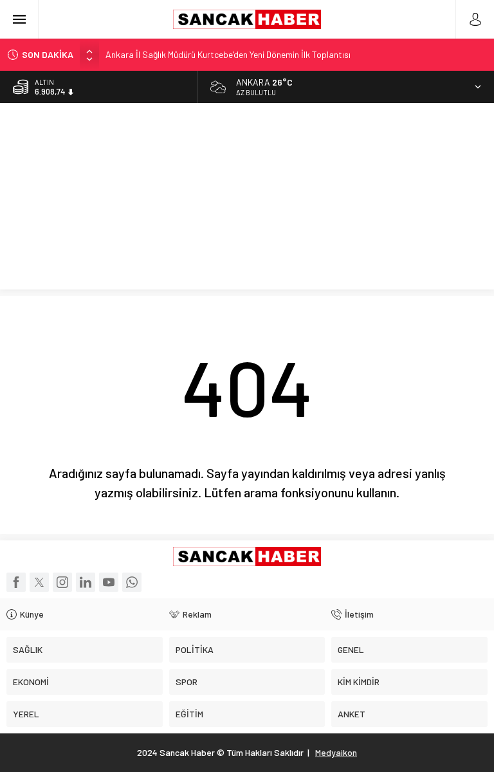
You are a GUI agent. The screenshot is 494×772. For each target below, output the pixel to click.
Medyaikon (336, 752)
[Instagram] (62, 582)
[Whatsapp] (132, 582)
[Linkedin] (85, 582)
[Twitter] (39, 582)
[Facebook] (16, 582)
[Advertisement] (247, 199)
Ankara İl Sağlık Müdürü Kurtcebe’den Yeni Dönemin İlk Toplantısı (228, 54)
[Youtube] (108, 582)
